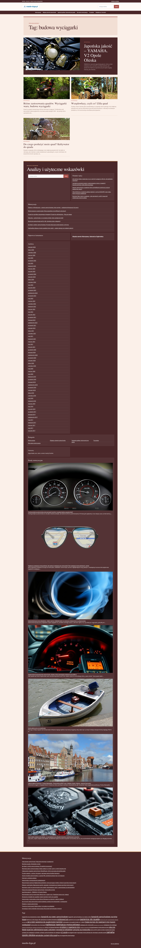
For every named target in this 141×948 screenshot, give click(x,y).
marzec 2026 (31, 255)
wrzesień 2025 (32, 260)
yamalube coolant (42, 935)
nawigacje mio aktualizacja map (39, 927)
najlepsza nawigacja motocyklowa (63, 924)
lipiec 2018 (31, 393)
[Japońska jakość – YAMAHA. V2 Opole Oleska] (52, 53)
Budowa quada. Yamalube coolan (31, 864)
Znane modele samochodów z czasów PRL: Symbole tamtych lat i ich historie (43, 876)
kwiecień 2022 (32, 306)
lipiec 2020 (31, 363)
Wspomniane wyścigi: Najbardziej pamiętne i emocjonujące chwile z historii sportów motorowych (49, 883)
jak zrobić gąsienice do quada (39, 922)
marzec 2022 (31, 309)
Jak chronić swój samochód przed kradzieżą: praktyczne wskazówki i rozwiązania (44, 901)
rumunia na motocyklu (81, 929)
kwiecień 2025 (32, 266)
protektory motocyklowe (84, 927)
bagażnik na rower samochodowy (54, 916)
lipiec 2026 (31, 250)
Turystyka (91, 12)
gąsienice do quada (90, 919)
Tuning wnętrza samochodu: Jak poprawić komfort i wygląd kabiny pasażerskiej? (50, 512)
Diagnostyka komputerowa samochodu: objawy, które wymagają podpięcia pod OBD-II (52, 674)
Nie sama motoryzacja (82, 12)
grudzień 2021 (32, 317)
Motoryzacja (38, 12)
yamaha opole (102, 932)
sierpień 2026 (32, 247)
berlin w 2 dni (30, 919)
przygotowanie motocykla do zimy (99, 927)
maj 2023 (30, 298)
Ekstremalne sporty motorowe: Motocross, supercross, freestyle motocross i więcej (45, 894)
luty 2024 (30, 285)
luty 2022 (30, 312)
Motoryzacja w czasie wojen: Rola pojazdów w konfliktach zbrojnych (47, 211)
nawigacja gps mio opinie (98, 925)
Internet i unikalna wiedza (29, 878)
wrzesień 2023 (32, 296)
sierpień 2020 (32, 360)
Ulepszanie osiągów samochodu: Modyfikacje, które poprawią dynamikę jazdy (43, 871)
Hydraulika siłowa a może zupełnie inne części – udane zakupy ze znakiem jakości (50, 228)
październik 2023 (33, 293)
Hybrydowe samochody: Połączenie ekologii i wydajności (37, 861)
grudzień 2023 (32, 290)
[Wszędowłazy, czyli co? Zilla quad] (94, 88)
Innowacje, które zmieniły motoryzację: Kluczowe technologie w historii (42, 908)
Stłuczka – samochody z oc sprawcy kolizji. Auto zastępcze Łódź (45, 218)
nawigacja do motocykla (87, 925)
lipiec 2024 (31, 279)
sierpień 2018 (32, 390)
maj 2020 (30, 368)
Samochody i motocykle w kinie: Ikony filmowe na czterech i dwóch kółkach (43, 899)
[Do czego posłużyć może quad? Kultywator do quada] (47, 129)
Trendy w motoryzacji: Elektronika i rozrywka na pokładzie (38, 906)
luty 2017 (30, 428)
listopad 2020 (32, 352)
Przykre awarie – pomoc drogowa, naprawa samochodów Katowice (40, 873)
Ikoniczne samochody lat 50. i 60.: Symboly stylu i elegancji (44, 221)
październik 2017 (33, 417)
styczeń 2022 (31, 314)
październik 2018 (33, 385)
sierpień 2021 (32, 328)
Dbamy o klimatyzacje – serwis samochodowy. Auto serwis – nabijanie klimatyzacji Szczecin (53, 207)
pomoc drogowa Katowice (52, 927)
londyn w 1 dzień (80, 922)
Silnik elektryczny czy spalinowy (37, 728)
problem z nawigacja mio (70, 927)
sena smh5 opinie (96, 930)
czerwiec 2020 (32, 366)
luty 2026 (30, 258)
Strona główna (115, 1)
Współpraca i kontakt (101, 12)
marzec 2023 (31, 301)
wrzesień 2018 (32, 387)
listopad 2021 (32, 320)
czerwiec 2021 (32, 333)
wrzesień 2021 (32, 325)
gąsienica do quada (74, 919)
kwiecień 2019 (32, 377)
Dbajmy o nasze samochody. (30, 904)
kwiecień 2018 (32, 401)
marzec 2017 (31, 425)
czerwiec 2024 (32, 282)
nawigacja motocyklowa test (27, 927)
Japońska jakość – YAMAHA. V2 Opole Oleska (98, 53)
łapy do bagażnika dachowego (66, 935)
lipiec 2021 (31, 331)
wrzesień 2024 (32, 274)
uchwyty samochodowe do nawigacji (50, 932)
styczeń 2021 (31, 347)
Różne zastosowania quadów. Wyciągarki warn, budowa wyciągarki (45, 105)
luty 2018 (30, 406)
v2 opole (64, 932)
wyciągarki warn (72, 932)
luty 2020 (30, 374)
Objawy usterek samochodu (49, 12)
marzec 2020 (31, 371)
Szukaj (116, 6)
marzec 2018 (31, 404)
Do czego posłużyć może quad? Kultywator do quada (46, 145)
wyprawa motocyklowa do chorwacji (87, 932)
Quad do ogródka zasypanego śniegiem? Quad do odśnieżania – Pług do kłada (50, 214)
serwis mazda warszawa (108, 930)
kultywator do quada (69, 922)
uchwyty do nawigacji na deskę (31, 932)
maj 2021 (30, 336)
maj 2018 (30, 398)
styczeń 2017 (31, 431)
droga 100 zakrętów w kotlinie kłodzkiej (46, 919)
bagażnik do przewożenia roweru (31, 917)
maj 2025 (30, 263)
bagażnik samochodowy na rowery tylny (79, 917)
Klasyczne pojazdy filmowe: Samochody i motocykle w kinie (38, 890)
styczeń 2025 (31, 271)
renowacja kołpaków (64, 929)
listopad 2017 (32, 414)
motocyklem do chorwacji (38, 925)
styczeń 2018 (31, 409)
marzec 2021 (31, 341)
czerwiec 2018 (32, 395)
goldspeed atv (62, 919)
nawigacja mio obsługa (110, 925)
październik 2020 (33, 355)
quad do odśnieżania (35, 929)
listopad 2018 (32, 382)
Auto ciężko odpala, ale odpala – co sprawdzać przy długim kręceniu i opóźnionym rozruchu (53, 837)
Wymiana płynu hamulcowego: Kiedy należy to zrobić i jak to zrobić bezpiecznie (44, 868)
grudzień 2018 (32, 379)
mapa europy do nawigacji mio (97, 922)
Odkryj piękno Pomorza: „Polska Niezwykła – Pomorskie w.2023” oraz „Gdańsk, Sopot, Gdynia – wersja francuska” (59, 783)
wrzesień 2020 (32, 358)
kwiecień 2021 (32, 339)
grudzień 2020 (32, 350)
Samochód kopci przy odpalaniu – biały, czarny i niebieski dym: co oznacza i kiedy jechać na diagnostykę (57, 621)
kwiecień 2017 (32, 422)
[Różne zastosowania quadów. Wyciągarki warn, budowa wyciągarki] (47, 88)
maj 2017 (30, 420)
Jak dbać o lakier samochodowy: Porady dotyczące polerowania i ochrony (48, 225)
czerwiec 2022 (32, 304)
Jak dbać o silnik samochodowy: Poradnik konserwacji (37, 866)
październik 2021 (33, 323)
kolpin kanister (57, 922)
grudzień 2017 (32, 412)
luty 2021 (30, 344)
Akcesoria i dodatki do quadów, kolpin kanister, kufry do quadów (40, 897)
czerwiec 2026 (32, 252)
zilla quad (53, 935)
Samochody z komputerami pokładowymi (33, 880)
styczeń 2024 (31, 287)
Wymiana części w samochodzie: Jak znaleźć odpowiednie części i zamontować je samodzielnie (48, 887)
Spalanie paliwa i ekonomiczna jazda (66, 12)
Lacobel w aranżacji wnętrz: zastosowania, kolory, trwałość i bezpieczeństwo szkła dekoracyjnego (89, 184)
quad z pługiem (49, 929)
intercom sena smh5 (103, 919)
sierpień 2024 (32, 277)
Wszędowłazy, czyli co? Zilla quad (89, 103)
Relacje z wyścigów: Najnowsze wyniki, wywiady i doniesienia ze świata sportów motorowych (48, 885)
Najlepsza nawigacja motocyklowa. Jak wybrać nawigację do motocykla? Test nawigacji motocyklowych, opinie (58, 566)
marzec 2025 (31, 269)
